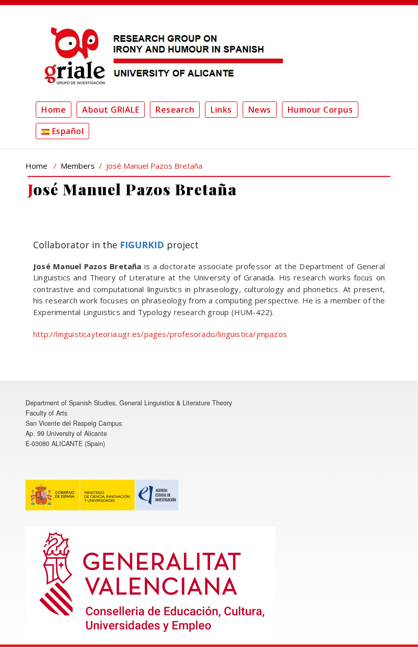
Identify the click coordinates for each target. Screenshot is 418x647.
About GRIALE (110, 109)
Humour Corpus (320, 109)
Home (53, 109)
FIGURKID (142, 245)
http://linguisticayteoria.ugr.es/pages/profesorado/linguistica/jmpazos (160, 334)
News (259, 109)
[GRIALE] (160, 55)
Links (221, 109)
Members (78, 166)
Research (174, 109)
